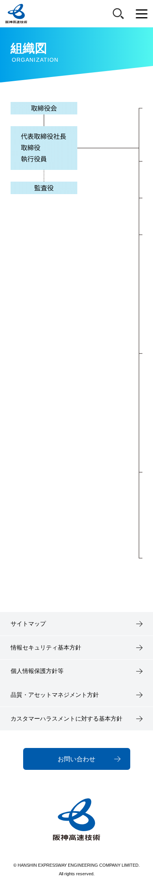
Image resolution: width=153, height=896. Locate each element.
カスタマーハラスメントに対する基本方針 (66, 719)
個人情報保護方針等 (37, 671)
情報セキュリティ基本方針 (46, 647)
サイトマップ (28, 624)
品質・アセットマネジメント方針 (55, 695)
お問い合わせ (76, 758)
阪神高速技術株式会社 (16, 13)
